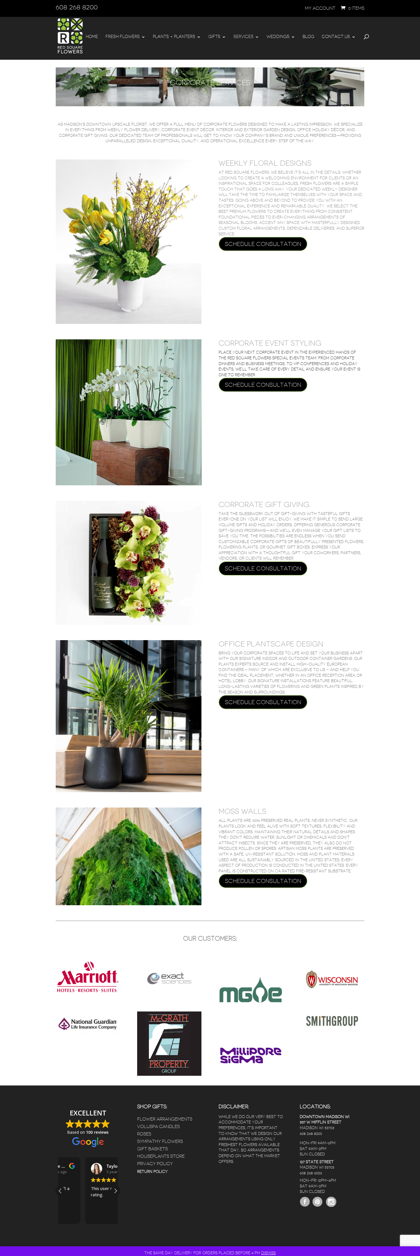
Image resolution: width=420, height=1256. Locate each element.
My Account (320, 8)
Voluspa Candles (158, 1126)
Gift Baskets (152, 1149)
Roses (144, 1134)
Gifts (214, 37)
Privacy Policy (155, 1163)
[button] (115, 1191)
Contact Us (336, 37)
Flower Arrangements (164, 1119)
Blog (308, 37)
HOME (92, 37)
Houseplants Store (161, 1156)
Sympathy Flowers (160, 1141)
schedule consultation (263, 244)
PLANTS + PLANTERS (174, 37)
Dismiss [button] (268, 1253)
